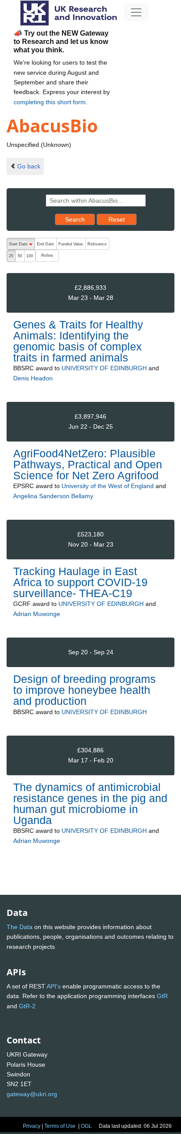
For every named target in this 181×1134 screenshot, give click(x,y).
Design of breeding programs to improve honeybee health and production (84, 690)
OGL (86, 1126)
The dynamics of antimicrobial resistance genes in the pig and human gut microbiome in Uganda (90, 804)
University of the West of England (108, 485)
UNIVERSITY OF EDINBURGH (104, 368)
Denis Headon (33, 378)
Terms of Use (60, 1126)
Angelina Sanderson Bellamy (53, 496)
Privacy (31, 1126)
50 (20, 256)
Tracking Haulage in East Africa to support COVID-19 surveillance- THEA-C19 (80, 582)
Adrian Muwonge (36, 613)
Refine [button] (47, 255)
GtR (162, 995)
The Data (20, 926)
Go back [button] (28, 166)
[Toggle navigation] (136, 12)
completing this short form (50, 102)
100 (29, 256)
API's (54, 986)
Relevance (97, 244)
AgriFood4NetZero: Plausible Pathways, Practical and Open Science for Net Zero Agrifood (87, 464)
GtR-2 (27, 1006)
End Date (45, 244)
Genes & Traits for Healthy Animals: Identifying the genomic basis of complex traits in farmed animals (78, 341)
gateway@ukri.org (32, 1094)
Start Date (22, 246)
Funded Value (70, 244)
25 (11, 256)
